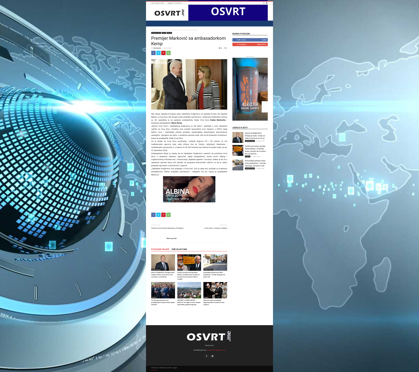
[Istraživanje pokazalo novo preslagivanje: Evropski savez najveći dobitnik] (163, 290)
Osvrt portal (157, 48)
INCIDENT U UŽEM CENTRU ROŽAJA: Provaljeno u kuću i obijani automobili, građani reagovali (188, 302)
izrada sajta (154, 370)
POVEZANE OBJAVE (160, 249)
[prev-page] (152, 309)
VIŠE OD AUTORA (179, 249)
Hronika (180, 297)
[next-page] (156, 309)
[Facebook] (264, 3)
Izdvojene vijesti (164, 30)
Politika (169, 33)
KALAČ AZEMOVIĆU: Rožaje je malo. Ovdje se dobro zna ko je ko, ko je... (255, 135)
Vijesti (164, 33)
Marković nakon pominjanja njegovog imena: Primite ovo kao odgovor (213, 302)
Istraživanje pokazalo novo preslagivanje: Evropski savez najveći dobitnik (163, 302)
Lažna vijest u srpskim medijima (215, 228)
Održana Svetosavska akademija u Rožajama (167, 228)
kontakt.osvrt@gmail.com (216, 350)
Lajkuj (264, 40)
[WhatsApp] (168, 53)
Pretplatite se (261, 44)
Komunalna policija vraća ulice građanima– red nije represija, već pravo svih (214, 275)
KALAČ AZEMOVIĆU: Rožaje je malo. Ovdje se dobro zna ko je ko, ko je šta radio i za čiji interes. (163, 275)
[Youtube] (266, 3)
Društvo (180, 269)
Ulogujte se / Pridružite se (175, 3)
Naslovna (154, 30)
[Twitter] (158, 53)
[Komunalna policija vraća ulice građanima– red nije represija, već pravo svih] (215, 262)
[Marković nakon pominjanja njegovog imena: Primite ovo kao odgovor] (215, 290)
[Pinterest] (163, 53)
